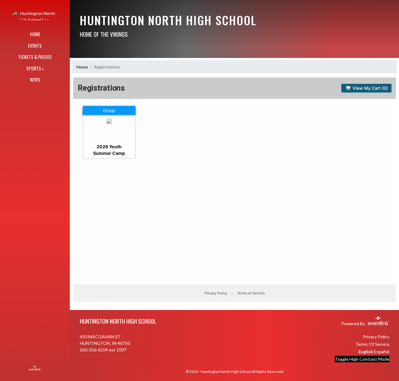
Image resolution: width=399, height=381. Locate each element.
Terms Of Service (372, 344)
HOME (35, 34)
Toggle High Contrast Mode (362, 359)
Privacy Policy (376, 336)
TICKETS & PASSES (35, 56)
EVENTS (35, 45)
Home (82, 66)
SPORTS (33, 68)
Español (381, 351)
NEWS (35, 79)
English (365, 351)
